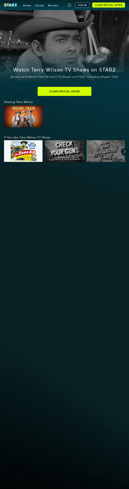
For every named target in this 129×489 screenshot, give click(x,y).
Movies (53, 5)
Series (39, 5)
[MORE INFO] (23, 151)
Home (27, 5)
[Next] (124, 151)
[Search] (69, 5)
